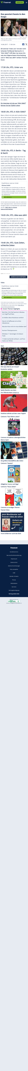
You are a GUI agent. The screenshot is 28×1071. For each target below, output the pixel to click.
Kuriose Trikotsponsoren (9, 330)
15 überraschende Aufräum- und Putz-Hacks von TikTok (13, 340)
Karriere (14, 587)
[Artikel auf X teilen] (26, 44)
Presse (14, 580)
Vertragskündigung (14, 590)
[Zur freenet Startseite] (6, 2)
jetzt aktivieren (8, 197)
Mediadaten (14, 583)
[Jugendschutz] (14, 601)
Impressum (14, 559)
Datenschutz (14, 562)
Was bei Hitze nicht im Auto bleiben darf (14, 326)
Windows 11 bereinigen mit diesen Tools (12, 335)
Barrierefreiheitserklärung (14, 555)
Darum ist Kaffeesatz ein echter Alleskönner (11, 322)
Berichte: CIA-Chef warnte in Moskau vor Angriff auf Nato (13, 313)
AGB (14, 573)
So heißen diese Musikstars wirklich (13, 317)
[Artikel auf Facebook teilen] (23, 44)
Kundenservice (14, 552)
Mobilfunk (20, 2)
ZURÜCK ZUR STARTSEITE (18, 277)
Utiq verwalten (14, 569)
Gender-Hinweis (14, 576)
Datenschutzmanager (14, 566)
